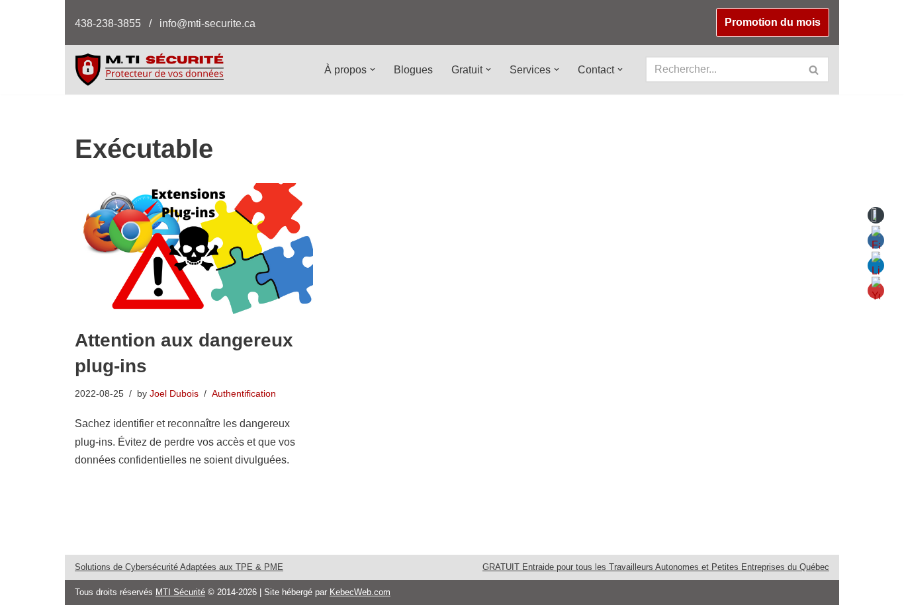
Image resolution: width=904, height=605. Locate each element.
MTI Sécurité (180, 592)
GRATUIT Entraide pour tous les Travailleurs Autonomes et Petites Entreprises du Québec (655, 567)
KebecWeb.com (360, 592)
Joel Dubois (174, 393)
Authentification (244, 393)
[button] (372, 69)
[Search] (814, 69)
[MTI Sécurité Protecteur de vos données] (149, 69)
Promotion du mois (773, 22)
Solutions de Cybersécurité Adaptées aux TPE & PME (179, 567)
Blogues (413, 69)
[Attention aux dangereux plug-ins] (194, 248)
